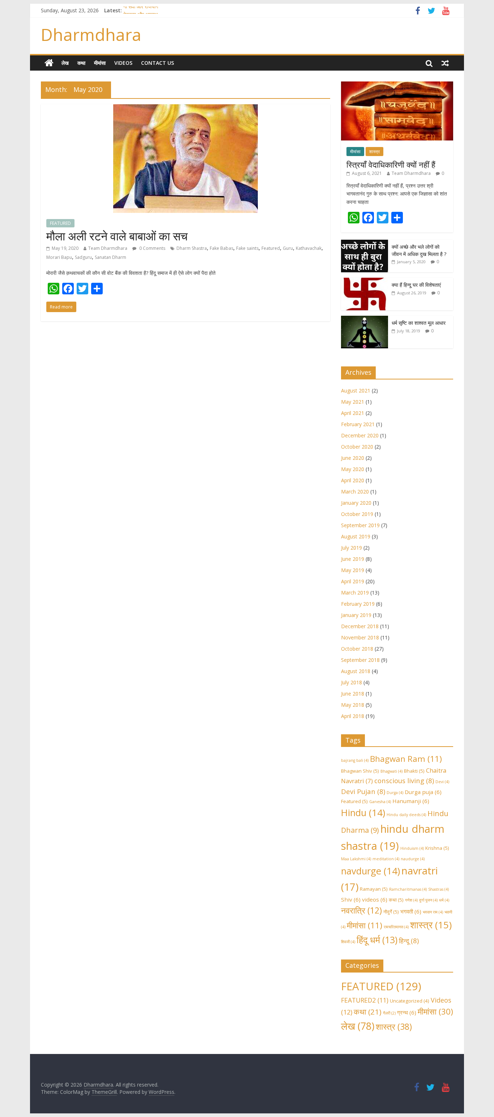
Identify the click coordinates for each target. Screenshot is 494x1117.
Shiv (351, 899)
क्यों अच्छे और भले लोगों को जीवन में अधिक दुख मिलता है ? (419, 250)
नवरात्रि (361, 910)
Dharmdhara (91, 34)
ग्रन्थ (406, 1012)
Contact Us (157, 62)
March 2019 (355, 592)
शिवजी (348, 941)
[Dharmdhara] (49, 63)
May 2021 (352, 401)
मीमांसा (100, 62)
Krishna (437, 848)
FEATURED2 (364, 1000)
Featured (270, 248)
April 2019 (352, 581)
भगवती (410, 911)
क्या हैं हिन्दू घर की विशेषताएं (416, 284)
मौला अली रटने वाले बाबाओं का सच (117, 236)
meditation (385, 858)
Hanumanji (410, 801)
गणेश (411, 900)
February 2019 (358, 603)
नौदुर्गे (391, 911)
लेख (65, 62)
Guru (288, 248)
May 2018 (352, 704)
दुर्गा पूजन (428, 900)
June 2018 (352, 693)
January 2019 (356, 615)
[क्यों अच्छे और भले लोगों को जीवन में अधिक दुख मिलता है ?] (364, 243)
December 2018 (360, 626)
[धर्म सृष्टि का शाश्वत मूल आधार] (364, 319)
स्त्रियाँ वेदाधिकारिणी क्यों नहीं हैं (390, 164)
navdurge (370, 871)
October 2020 (357, 446)
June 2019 (352, 558)
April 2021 (352, 413)
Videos (123, 62)
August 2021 (355, 390)
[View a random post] (445, 63)
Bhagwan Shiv (360, 771)
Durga (395, 792)
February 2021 (358, 424)
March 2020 (355, 491)
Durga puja (423, 791)
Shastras (438, 889)
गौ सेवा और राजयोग (140, 10)
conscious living (404, 780)
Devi (442, 781)
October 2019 (357, 514)
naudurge (413, 858)
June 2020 (352, 457)
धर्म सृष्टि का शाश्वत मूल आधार (419, 322)
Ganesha (380, 801)
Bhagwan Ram (406, 758)
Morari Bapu (59, 257)
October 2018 (357, 648)
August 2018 (355, 671)
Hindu (363, 812)
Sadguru (83, 257)
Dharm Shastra (191, 248)
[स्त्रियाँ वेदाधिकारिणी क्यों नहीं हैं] (397, 85)
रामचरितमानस (396, 926)
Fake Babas (221, 248)
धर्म (444, 900)
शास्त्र (374, 151)
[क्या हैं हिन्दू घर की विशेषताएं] (364, 281)
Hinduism (412, 848)
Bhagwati (391, 771)
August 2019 (355, 536)
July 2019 (351, 547)
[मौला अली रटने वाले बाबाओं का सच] (185, 109)
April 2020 (352, 480)
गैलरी (389, 1013)
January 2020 (356, 502)
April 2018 (352, 716)
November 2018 (360, 637)
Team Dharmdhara (107, 248)
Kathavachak (308, 248)
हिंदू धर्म (377, 940)
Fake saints (247, 248)
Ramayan (374, 889)
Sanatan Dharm (110, 257)
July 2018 (351, 682)
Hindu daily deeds (406, 814)
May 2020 (352, 469)
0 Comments (151, 248)
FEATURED (60, 223)
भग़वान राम (433, 912)
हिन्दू (409, 940)
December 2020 (360, 435)
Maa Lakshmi (356, 858)
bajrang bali (355, 760)
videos (374, 899)
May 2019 (352, 570)
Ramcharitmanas (408, 889)
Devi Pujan (363, 791)
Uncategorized (409, 1001)
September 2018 (360, 659)
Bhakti (414, 771)
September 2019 (360, 525)
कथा (81, 62)
